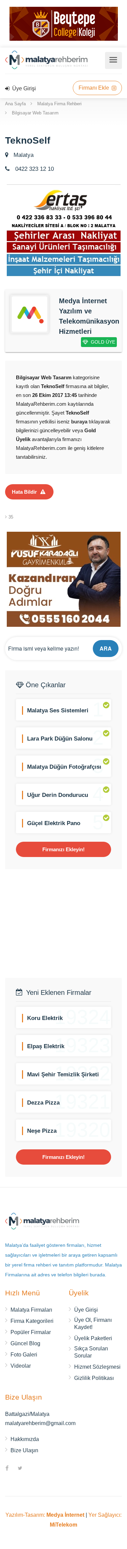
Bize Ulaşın (24, 1450)
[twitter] (20, 1469)
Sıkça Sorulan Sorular (91, 1352)
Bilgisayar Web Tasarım (35, 112)
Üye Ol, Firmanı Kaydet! (93, 1323)
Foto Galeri (23, 1354)
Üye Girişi (23, 88)
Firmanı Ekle (94, 88)
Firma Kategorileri (32, 1321)
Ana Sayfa (15, 103)
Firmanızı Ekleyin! (63, 849)
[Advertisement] (64, 923)
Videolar (20, 1366)
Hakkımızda (24, 1439)
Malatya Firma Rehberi (59, 103)
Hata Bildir (24, 492)
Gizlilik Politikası (94, 1378)
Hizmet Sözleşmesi (97, 1367)
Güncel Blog (25, 1343)
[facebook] (7, 1469)
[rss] (32, 1469)
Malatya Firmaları (31, 1310)
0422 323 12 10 (34, 169)
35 (10, 517)
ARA (106, 648)
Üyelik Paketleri (93, 1338)
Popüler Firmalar (30, 1332)
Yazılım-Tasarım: (44, 1515)
